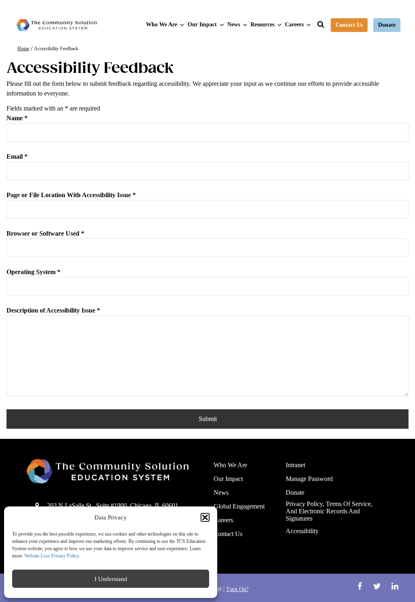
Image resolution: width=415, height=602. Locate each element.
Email (17, 156)
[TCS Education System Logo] (57, 25)
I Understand (110, 579)
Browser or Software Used (45, 233)
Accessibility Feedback (56, 48)
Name (17, 118)
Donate (387, 25)
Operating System (33, 271)
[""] (114, 471)
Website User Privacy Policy (51, 556)
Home (23, 48)
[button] (205, 517)
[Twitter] (378, 586)
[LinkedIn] (394, 586)
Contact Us (349, 25)
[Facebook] (360, 586)
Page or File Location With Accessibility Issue (71, 194)
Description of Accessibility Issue (53, 310)
